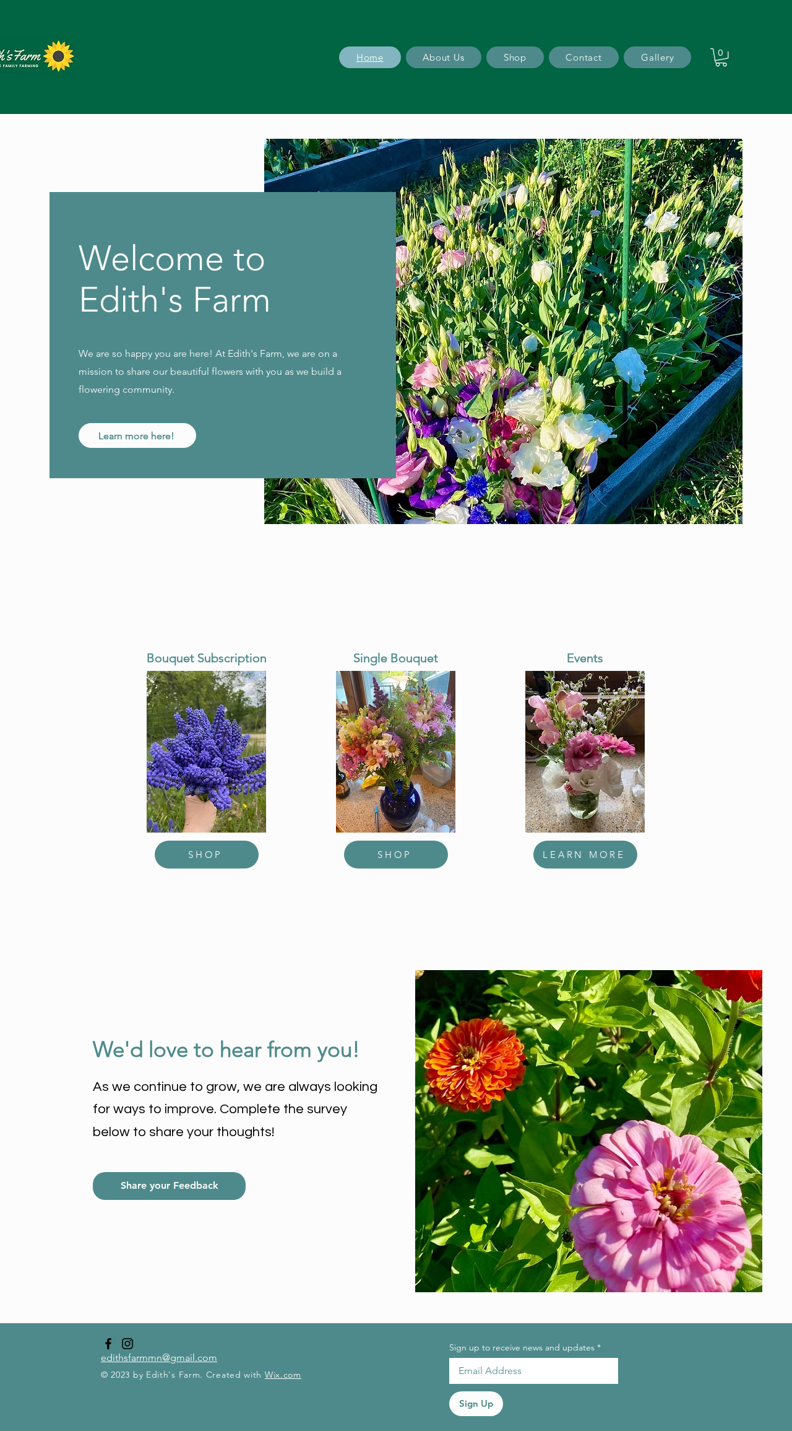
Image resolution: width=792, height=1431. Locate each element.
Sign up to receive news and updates (525, 1347)
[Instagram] (127, 1343)
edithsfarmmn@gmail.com (159, 1357)
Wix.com (283, 1374)
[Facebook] (108, 1343)
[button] (721, 57)
